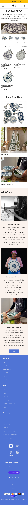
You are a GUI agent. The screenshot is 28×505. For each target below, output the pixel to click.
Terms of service (18, 501)
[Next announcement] (25, 1)
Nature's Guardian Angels (9, 431)
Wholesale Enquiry (7, 369)
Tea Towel (4, 154)
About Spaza (6, 427)
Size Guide (5, 393)
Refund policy (24, 499)
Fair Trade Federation (8, 438)
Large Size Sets (6, 184)
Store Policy (6, 400)
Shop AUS (5, 372)
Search (4, 362)
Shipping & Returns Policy (9, 403)
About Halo (5, 417)
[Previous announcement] (2, 1)
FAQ (4, 389)
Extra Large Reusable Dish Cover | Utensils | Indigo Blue (7, 86)
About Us (14, 351)
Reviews (5, 407)
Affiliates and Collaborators (10, 434)
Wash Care (5, 396)
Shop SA (5, 379)
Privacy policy (11, 501)
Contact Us (5, 365)
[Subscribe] (21, 467)
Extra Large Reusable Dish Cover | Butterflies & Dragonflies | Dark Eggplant (7, 64)
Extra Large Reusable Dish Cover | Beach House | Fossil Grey (20, 64)
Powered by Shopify (15, 499)
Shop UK (5, 376)
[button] (3, 6)
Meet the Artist (6, 424)
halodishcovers (8, 499)
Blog (4, 420)
